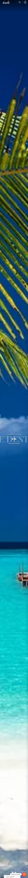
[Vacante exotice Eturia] (5, 2)
